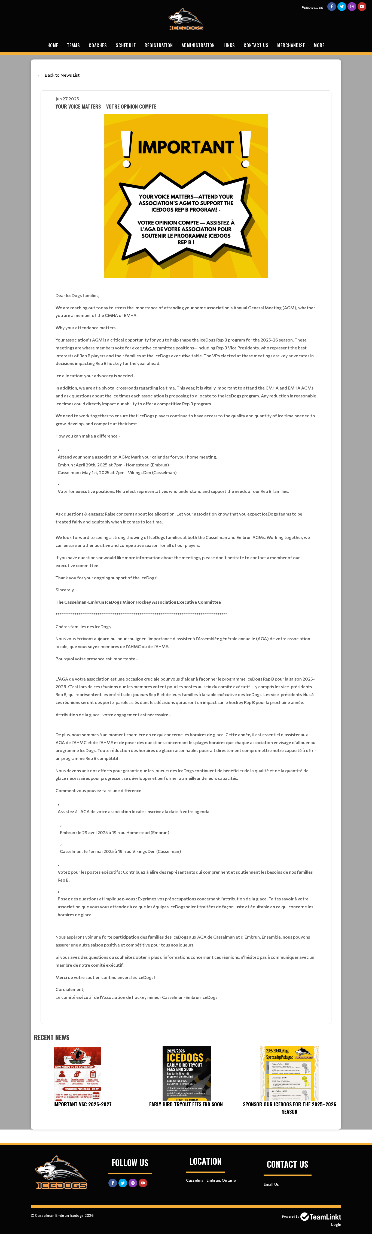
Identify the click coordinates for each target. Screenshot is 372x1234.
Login (336, 1224)
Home (52, 45)
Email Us (271, 1184)
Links (229, 45)
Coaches (98, 45)
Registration (159, 45)
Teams (73, 45)
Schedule (126, 45)
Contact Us (256, 45)
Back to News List (62, 74)
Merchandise (291, 45)
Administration (198, 45)
